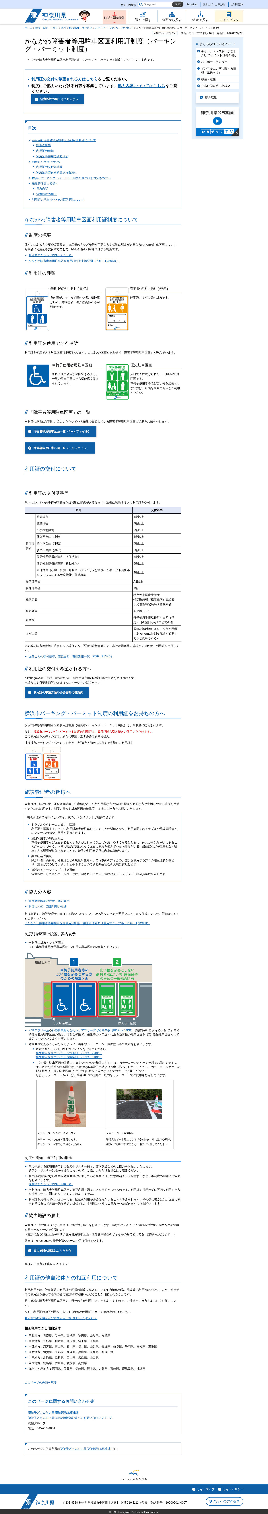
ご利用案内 (237, 4)
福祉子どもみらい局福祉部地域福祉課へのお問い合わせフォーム (70, 1417)
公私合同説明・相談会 (215, 85)
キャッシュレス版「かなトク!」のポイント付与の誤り (219, 53)
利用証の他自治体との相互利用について (58, 199)
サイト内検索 (128, 4)
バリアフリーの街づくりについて (114, 27)
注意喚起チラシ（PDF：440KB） (51, 1184)
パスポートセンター (214, 61)
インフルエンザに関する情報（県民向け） (218, 70)
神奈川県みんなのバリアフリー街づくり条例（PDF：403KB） (93, 1030)
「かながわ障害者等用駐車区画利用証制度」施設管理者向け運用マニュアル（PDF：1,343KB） (87, 923)
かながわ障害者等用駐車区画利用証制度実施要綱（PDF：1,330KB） (74, 260)
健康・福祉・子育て (46, 27)
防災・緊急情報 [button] (114, 17)
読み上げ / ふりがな (214, 4)
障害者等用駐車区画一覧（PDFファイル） (61, 448)
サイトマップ (206, 1489)
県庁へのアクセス (226, 1501)
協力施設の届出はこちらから (59, 99)
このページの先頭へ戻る (41, 1382)
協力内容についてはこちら (141, 86)
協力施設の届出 (46, 194)
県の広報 (211, 97)
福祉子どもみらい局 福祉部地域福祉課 (53, 1412)
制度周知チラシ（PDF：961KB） (51, 255)
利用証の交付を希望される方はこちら (64, 79)
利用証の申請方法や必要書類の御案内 (58, 692)
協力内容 (42, 188)
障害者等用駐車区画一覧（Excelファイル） (62, 431)
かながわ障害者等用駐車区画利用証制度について (64, 140)
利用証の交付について (46, 162)
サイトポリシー (233, 1489)
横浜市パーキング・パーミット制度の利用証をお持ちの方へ (71, 178)
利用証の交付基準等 (49, 166)
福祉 (63, 27)
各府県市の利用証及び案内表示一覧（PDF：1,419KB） (61, 1318)
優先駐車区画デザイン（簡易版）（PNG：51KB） (69, 1057)
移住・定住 (208, 79)
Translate (192, 4)
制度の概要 (43, 145)
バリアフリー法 (39, 1030)
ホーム (28, 27)
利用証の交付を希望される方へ (56, 172)
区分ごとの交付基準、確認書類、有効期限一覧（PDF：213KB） (71, 656)
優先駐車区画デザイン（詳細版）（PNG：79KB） (69, 1053)
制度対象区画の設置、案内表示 (49, 901)
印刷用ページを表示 (165, 33)
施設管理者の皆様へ (45, 183)
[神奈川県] (37, 1501)
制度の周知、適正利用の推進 (48, 906)
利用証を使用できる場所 (52, 156)
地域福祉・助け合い (80, 27)
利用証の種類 (45, 150)
